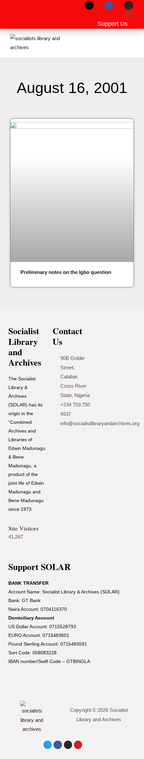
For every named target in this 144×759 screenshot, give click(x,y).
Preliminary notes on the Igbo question (65, 272)
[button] (15, 14)
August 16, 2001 (72, 87)
